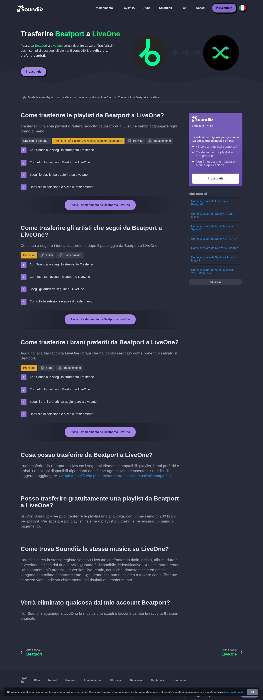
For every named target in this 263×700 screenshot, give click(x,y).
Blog (37, 680)
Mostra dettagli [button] (233, 692)
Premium (29, 255)
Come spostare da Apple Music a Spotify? (212, 228)
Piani (184, 7)
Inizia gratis (33, 71)
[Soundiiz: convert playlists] (24, 680)
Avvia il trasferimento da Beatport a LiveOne (100, 204)
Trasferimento (103, 7)
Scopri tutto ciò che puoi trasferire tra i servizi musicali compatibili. (115, 476)
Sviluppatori (179, 680)
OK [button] (252, 692)
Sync (146, 7)
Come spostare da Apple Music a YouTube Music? (212, 271)
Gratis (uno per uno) (35, 140)
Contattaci (157, 680)
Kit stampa (136, 680)
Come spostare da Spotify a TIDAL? (214, 238)
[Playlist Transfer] (30, 8)
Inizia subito (224, 7)
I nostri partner (93, 680)
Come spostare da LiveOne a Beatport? (209, 203)
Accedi (200, 7)
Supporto (70, 680)
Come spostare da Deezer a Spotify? (214, 248)
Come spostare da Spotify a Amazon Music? (214, 259)
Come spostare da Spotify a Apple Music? (212, 215)
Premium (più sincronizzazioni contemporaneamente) (88, 140)
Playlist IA (128, 7)
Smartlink (165, 7)
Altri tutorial (215, 282)
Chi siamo (116, 680)
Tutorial (52, 680)
